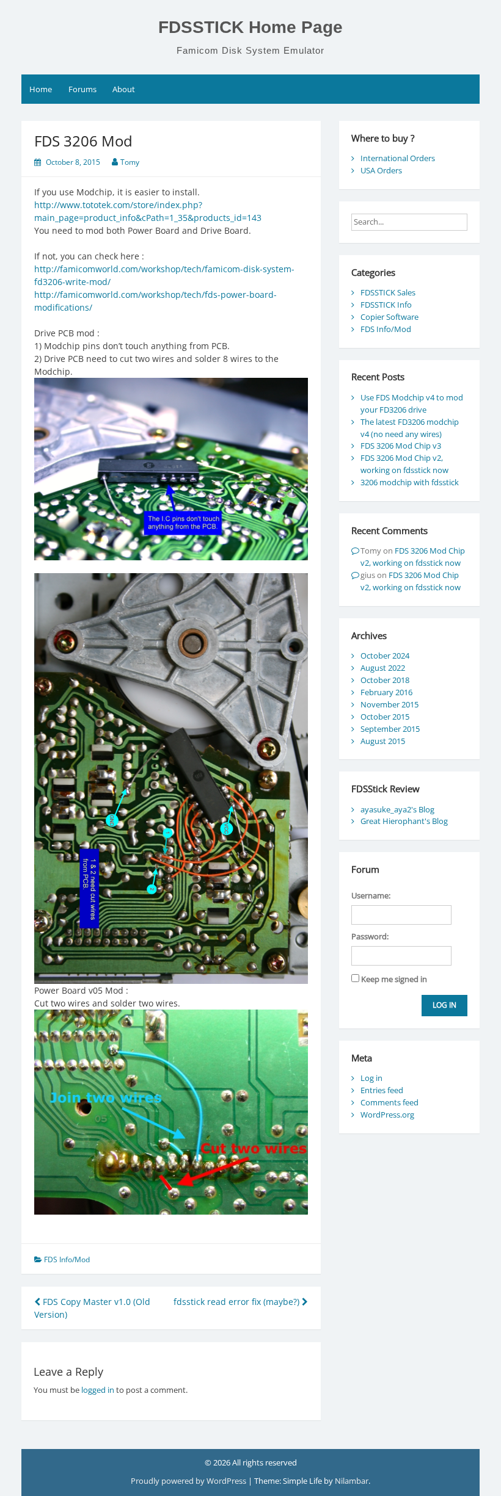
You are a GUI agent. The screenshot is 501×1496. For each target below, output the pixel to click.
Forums (82, 89)
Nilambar (351, 1480)
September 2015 (390, 728)
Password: (370, 936)
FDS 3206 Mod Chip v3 (400, 445)
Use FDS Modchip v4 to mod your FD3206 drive (411, 403)
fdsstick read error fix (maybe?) (238, 1301)
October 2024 (384, 655)
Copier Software (389, 316)
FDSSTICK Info (386, 304)
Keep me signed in (394, 979)
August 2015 (382, 740)
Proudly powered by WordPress (189, 1480)
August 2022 (382, 667)
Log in (371, 1077)
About (123, 89)
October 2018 (384, 679)
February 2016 (386, 692)
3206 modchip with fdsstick (409, 482)
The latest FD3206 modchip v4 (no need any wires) (409, 427)
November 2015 (389, 704)
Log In (444, 1005)
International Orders (397, 158)
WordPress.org (387, 1114)
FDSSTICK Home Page (250, 27)
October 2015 (384, 716)
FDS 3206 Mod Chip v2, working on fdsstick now (404, 463)
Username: (370, 895)
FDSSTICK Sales (387, 292)
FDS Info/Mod (67, 1259)
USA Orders (381, 170)
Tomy (129, 162)
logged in (97, 1389)
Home (40, 89)
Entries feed (381, 1090)
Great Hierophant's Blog (404, 820)
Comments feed (389, 1102)
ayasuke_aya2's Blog (397, 809)
